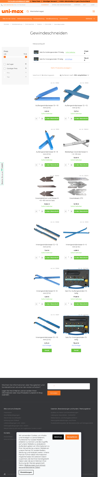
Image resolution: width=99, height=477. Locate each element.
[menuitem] (9, 19)
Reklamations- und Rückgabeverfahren (64, 418)
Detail (47, 350)
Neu (16, 73)
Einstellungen (26, 472)
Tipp (16, 77)
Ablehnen (58, 437)
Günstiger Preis (16, 68)
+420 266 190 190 (8, 5)
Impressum (8, 412)
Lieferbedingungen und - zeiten (14, 423)
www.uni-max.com (10, 439)
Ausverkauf (45, 5)
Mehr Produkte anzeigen (61, 68)
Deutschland (8, 436)
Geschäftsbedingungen (12, 415)
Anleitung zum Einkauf (11, 420)
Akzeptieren (72, 437)
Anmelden (53, 393)
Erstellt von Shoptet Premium (84, 474)
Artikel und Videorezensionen (61, 5)
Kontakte (77, 5)
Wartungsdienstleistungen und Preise (63, 420)
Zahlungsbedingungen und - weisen (16, 426)
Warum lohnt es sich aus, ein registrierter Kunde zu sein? (23, 428)
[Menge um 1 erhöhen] (42, 118)
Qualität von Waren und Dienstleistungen (64, 412)
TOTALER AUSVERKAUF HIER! (18, 1)
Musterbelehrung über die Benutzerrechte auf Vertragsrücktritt (72, 423)
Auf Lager (16, 64)
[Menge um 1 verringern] (36, 118)
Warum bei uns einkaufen (12, 418)
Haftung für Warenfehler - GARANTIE (63, 415)
